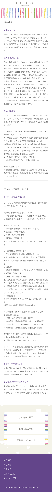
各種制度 (7, 469)
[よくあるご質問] (26, 421)
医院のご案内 (9, 473)
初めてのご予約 (10, 478)
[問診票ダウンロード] (26, 444)
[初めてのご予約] (26, 433)
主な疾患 (7, 464)
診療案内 (7, 460)
